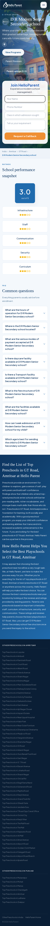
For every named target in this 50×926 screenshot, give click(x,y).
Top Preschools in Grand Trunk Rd (16, 799)
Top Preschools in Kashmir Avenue (16, 693)
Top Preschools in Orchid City (14, 815)
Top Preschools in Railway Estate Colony (19, 689)
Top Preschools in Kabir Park (14, 721)
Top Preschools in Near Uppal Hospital (18, 717)
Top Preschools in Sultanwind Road (17, 787)
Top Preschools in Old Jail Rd (14, 779)
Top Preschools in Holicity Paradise (17, 697)
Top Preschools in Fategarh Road (16, 852)
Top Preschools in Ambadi (13, 656)
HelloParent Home (33, 917)
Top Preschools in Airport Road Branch (18, 856)
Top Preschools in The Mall (13, 827)
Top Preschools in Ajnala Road (15, 860)
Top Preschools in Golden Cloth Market (18, 848)
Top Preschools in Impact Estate (16, 713)
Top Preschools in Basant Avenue (16, 766)
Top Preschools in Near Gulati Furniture (18, 725)
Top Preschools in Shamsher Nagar (16, 742)
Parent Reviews (14, 61)
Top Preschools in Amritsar (13, 894)
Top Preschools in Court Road (14, 664)
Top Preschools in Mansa (12, 886)
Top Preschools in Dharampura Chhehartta (20, 730)
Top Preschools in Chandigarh (15, 890)
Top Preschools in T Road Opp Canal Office (20, 811)
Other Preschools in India (12, 917)
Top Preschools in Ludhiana (13, 898)
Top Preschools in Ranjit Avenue (15, 795)
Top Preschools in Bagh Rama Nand (17, 783)
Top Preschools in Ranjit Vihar (14, 819)
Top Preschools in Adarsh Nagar (15, 750)
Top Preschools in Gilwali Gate (15, 803)
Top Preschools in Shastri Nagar (15, 774)
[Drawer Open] (43, 5)
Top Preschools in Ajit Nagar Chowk (17, 709)
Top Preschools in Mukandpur (14, 878)
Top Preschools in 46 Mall (12, 836)
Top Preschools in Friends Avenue (16, 672)
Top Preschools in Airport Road (15, 844)
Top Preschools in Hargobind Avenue (17, 738)
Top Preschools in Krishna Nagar (15, 681)
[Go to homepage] (12, 5)
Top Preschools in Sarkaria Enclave (16, 701)
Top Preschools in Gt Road (13, 746)
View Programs (13, 52)
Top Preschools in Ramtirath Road (16, 660)
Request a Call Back (25, 136)
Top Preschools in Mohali (12, 882)
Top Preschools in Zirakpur (13, 902)
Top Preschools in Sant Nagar (14, 758)
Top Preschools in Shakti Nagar (15, 676)
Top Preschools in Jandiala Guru (15, 807)
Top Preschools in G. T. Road (14, 762)
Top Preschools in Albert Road (15, 668)
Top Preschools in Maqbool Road (16, 734)
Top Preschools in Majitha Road (15, 791)
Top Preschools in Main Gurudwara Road (19, 685)
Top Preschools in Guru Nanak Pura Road (19, 754)
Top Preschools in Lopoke (13, 652)
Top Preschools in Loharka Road (15, 770)
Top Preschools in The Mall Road (15, 823)
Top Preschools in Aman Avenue (15, 840)
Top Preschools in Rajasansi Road (16, 832)
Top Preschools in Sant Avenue (15, 705)
